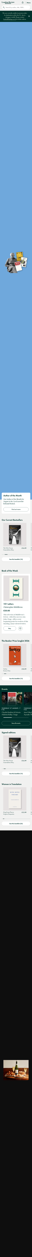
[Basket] (23, 3)
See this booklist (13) (16, 678)
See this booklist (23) (16, 824)
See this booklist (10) (16, 559)
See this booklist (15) (16, 774)
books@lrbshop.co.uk (9, 19)
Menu (29, 3)
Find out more (16, 509)
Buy (9, 628)
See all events (16, 723)
